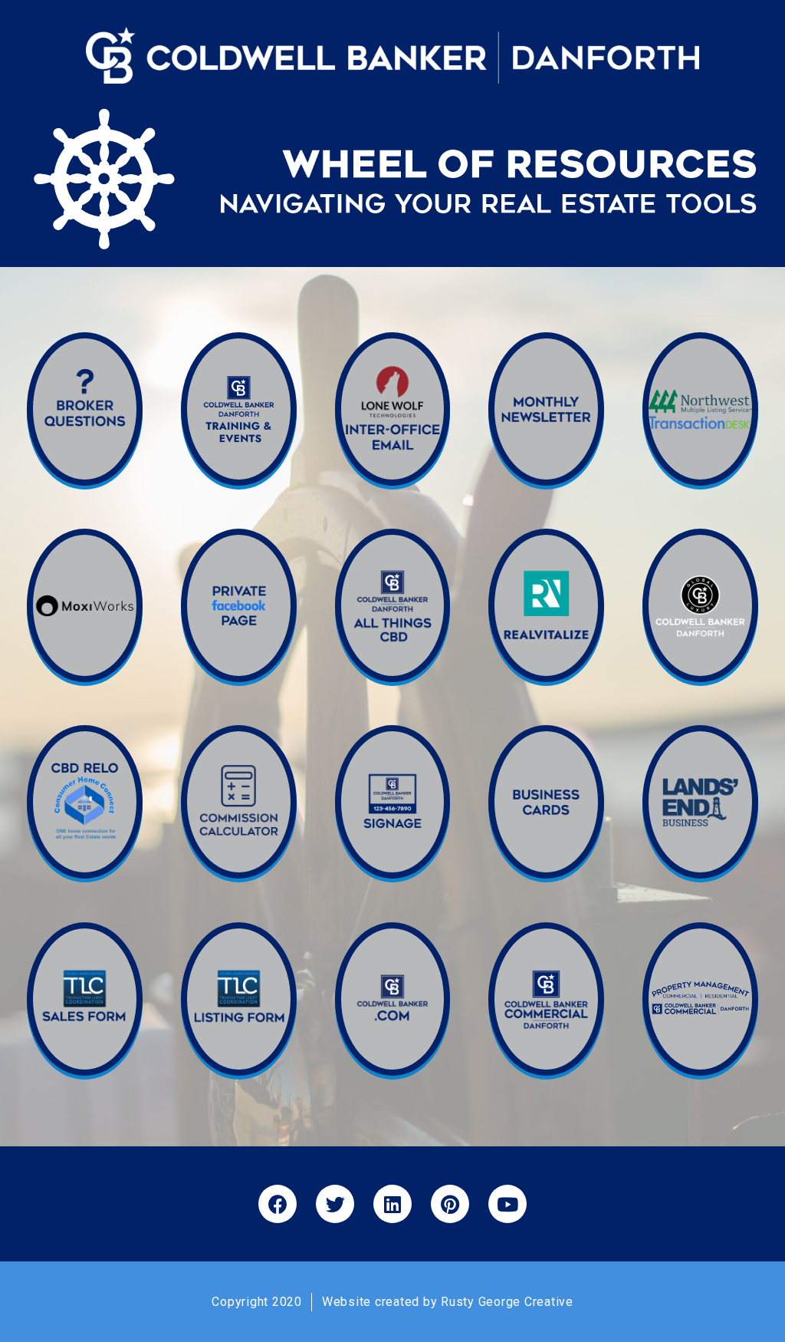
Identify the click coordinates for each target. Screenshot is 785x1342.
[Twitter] (335, 1204)
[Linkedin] (392, 1204)
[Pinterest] (450, 1204)
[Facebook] (277, 1204)
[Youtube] (507, 1204)
